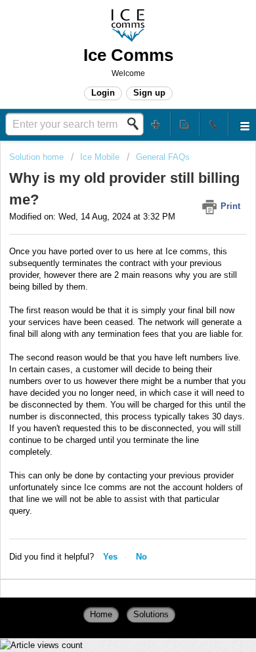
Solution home (37, 157)
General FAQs (163, 157)
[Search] (136, 123)
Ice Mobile (99, 157)
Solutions (151, 614)
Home (101, 614)
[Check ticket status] (185, 123)
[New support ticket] (156, 123)
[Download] (103, 315)
